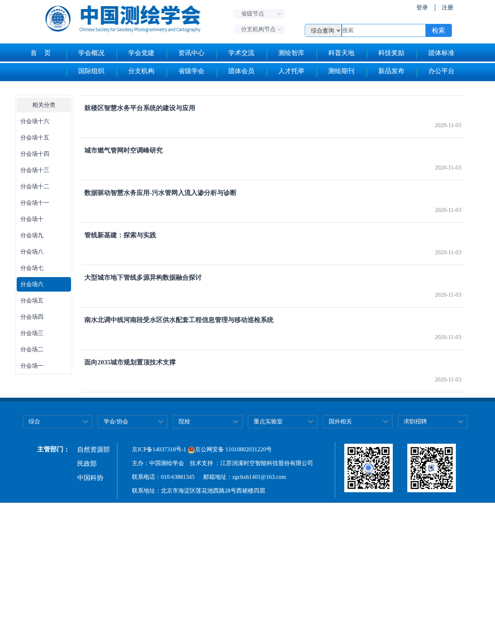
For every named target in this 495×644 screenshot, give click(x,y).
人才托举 (291, 71)
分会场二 (31, 349)
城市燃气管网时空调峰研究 (123, 150)
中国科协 (90, 477)
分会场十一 (34, 203)
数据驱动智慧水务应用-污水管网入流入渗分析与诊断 (160, 192)
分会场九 (31, 235)
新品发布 (391, 71)
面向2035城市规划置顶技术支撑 (130, 362)
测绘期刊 (341, 71)
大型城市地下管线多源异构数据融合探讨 (143, 277)
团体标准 (441, 53)
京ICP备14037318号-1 (159, 449)
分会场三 (31, 333)
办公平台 (441, 71)
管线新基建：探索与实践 (120, 235)
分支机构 (141, 71)
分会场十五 (34, 137)
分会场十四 (34, 154)
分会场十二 (34, 186)
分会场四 (31, 317)
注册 (447, 7)
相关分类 (43, 105)
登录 (422, 7)
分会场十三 (34, 170)
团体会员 (241, 71)
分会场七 (31, 268)
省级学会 (191, 71)
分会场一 (31, 366)
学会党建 (141, 53)
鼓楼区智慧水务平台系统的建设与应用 (139, 108)
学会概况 (91, 53)
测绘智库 (291, 53)
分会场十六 (34, 121)
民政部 (87, 463)
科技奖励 (391, 53)
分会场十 (31, 219)
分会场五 (31, 300)
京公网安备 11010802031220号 (233, 449)
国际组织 (91, 71)
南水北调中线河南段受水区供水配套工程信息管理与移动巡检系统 (179, 319)
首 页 (40, 53)
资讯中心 (191, 53)
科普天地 (341, 53)
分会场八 (31, 251)
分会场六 (31, 284)
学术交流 (241, 53)
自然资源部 (93, 449)
